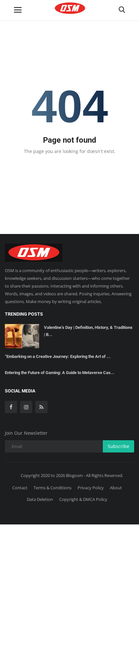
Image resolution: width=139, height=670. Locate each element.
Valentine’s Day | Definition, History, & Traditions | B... (88, 331)
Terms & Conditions (52, 488)
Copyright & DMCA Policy (83, 499)
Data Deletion (40, 499)
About (116, 488)
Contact (19, 488)
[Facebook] (11, 407)
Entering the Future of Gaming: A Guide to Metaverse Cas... (59, 372)
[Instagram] (26, 407)
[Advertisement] (69, 596)
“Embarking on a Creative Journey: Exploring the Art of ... (58, 356)
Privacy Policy (91, 488)
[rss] (41, 407)
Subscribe (118, 446)
